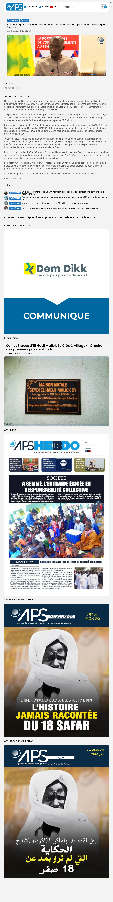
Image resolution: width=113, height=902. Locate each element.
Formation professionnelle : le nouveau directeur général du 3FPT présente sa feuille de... (64, 198)
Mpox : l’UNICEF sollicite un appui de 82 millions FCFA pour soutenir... (55, 203)
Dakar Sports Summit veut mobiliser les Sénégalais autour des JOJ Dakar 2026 (61, 208)
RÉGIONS (45, 7)
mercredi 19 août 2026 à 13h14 (21, 353)
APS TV (56, 7)
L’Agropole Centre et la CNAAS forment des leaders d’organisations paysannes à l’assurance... (63, 192)
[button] (111, 2)
